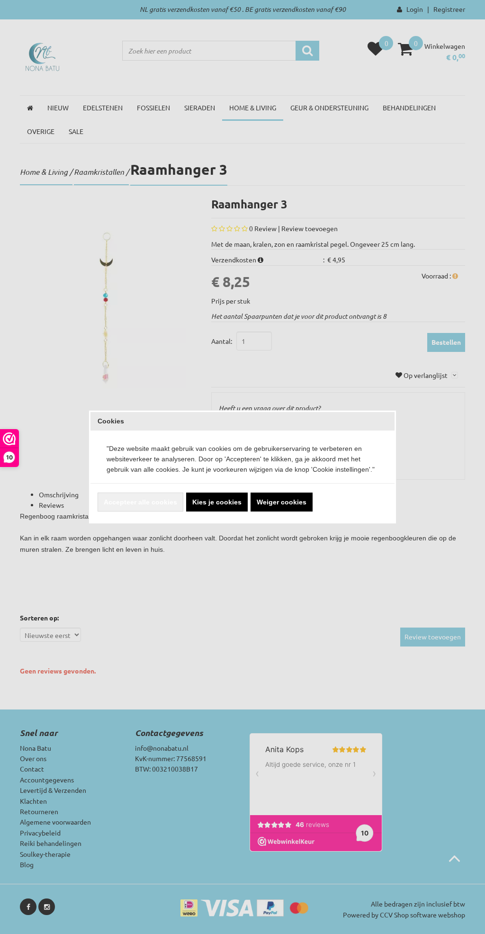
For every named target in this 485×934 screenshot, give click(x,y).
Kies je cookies (217, 502)
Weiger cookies (281, 502)
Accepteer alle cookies (140, 502)
